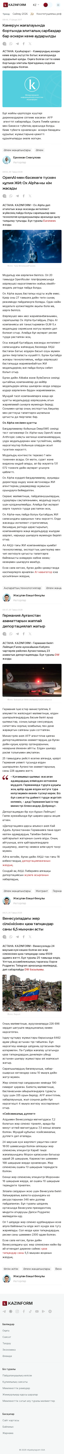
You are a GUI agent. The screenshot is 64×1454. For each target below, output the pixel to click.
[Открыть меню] (58, 4)
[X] (30, 44)
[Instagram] (4, 44)
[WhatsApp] (11, 44)
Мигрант (42, 891)
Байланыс (8, 1426)
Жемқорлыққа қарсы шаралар (20, 1394)
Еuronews (49, 220)
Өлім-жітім (11, 1268)
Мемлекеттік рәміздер (16, 1388)
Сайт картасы (10, 1420)
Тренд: (6, 14)
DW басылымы (34, 969)
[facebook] (23, 1311)
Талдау (6, 1343)
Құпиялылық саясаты (15, 1381)
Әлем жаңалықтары (17, 150)
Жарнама (7, 1433)
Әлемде (7, 1356)
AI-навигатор (43, 572)
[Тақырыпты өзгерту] (48, 5)
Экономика (9, 1349)
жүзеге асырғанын (36, 875)
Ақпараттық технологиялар (22, 588)
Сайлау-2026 (20, 13)
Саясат (6, 1336)
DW (57, 654)
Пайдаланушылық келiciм (17, 1375)
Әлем (39, 150)
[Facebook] (24, 44)
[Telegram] (17, 44)
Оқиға (5, 1330)
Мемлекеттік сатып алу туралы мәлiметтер (28, 1400)
